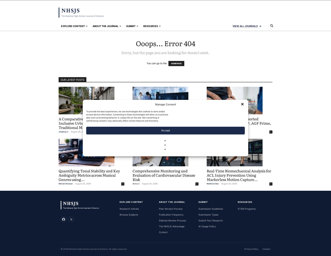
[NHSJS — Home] (81, 205)
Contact (163, 232)
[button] (243, 104)
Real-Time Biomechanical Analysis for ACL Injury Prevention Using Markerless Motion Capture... (239, 175)
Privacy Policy (251, 249)
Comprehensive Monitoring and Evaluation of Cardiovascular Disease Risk (164, 175)
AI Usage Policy (207, 226)
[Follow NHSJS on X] (71, 219)
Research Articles (129, 208)
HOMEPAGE (176, 63)
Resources (150, 26)
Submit (131, 26)
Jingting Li (63, 131)
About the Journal (105, 26)
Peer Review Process (171, 208)
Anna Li (136, 183)
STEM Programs (247, 208)
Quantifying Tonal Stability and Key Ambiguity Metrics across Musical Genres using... (89, 175)
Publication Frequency (171, 214)
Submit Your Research (210, 220)
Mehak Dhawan (66, 183)
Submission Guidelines (210, 208)
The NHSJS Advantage (171, 226)
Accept (165, 130)
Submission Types (208, 214)
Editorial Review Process (172, 220)
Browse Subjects (129, 214)
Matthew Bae (213, 183)
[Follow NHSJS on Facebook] (64, 219)
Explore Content (73, 26)
